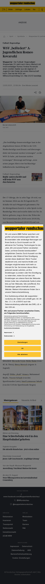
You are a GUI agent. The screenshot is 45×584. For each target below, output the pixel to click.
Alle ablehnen (22, 354)
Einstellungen (23, 342)
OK (22, 348)
